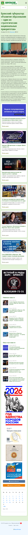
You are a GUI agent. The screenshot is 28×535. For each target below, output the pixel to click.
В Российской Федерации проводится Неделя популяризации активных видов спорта (13, 119)
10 (3, 498)
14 (16, 498)
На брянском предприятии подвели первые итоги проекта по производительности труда (13, 200)
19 (9, 500)
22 (19, 500)
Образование (12, 32)
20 (13, 500)
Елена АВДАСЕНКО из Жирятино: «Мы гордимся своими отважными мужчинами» (13, 255)
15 (19, 498)
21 (16, 500)
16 (22, 498)
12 (9, 498)
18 (6, 500)
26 (9, 502)
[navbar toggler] (26, 3)
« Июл (4, 506)
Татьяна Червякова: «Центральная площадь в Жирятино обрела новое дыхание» (14, 226)
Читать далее (5, 126)
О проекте (11, 525)
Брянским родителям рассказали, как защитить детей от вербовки (11, 173)
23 (22, 500)
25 (6, 502)
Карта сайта (16, 525)
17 (3, 500)
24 (3, 502)
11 (6, 498)
